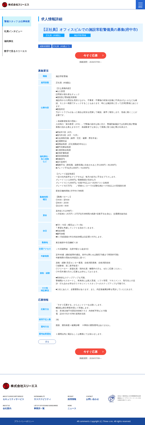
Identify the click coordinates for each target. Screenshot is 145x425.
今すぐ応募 (91, 55)
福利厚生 (8, 41)
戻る (47, 341)
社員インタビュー (13, 31)
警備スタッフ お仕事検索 (17, 21)
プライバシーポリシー (24, 421)
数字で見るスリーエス (15, 51)
